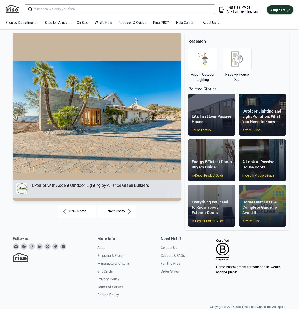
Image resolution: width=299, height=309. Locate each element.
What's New (103, 23)
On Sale (82, 23)
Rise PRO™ (161, 23)
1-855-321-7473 (238, 7)
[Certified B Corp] (222, 250)
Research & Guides (132, 23)
